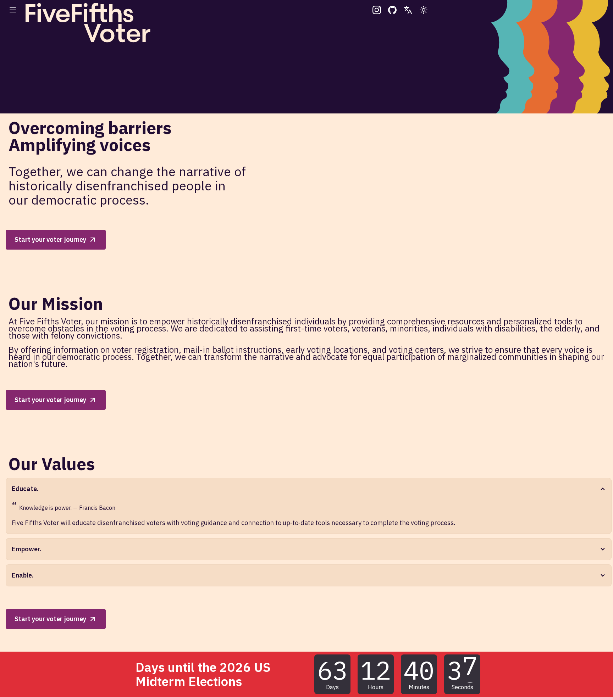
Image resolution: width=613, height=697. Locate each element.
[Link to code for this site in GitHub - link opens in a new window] (392, 10)
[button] (13, 10)
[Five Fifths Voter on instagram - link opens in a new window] (377, 10)
